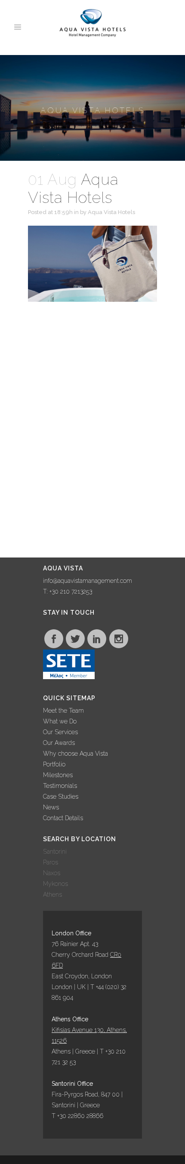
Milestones (58, 775)
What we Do (60, 721)
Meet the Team (63, 710)
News (51, 807)
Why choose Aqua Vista (75, 753)
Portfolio (54, 764)
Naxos (51, 873)
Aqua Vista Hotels (111, 212)
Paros (50, 862)
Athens (52, 894)
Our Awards (59, 742)
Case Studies (60, 796)
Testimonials (60, 785)
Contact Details (63, 818)
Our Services (60, 732)
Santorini (55, 851)
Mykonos (55, 883)
